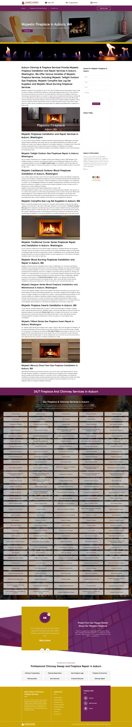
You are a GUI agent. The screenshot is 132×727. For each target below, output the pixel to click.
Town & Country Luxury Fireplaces (66, 515)
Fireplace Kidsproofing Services (91, 547)
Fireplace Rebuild (15, 462)
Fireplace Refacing (91, 436)
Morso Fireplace (66, 535)
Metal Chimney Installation (15, 436)
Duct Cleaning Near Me (41, 568)
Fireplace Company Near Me (15, 573)
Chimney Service (66, 414)
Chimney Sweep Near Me (65, 568)
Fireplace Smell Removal (15, 498)
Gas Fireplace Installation (15, 467)
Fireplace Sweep (66, 456)
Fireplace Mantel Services (116, 592)
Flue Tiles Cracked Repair (65, 498)
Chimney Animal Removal (91, 541)
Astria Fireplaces (116, 515)
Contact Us (54, 8)
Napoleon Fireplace (66, 520)
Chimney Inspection (91, 414)
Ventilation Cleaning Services (41, 585)
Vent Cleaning (15, 552)
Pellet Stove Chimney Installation (66, 503)
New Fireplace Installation (116, 424)
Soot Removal (65, 419)
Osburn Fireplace (66, 525)
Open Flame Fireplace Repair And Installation (15, 585)
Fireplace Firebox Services (66, 480)
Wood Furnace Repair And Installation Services (66, 467)
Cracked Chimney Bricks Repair (116, 492)
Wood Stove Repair (66, 573)
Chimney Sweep (15, 414)
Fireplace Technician (116, 568)
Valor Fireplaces (41, 515)
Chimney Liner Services (15, 451)
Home (23, 8)
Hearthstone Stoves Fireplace (116, 535)
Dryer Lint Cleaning (66, 552)
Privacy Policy (57, 714)
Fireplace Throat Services (15, 486)
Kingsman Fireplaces (91, 515)
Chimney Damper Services (40, 451)
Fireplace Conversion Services (91, 579)
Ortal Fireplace (91, 530)
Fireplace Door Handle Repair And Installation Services (91, 474)
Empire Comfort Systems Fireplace (15, 541)
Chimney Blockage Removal (41, 441)
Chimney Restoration (15, 441)
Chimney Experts (15, 563)
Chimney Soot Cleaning (15, 424)
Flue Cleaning (15, 419)
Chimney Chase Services (66, 446)
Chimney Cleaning (40, 414)
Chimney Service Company (91, 558)
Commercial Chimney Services (66, 486)
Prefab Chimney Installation (66, 547)
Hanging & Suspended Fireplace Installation (116, 579)
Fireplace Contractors (116, 456)
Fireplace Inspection (66, 441)
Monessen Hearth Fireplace (41, 535)
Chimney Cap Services (40, 446)
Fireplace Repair (66, 424)
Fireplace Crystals (40, 509)
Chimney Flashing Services (15, 456)
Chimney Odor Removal (41, 498)
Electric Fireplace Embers (91, 503)
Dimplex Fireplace (91, 525)
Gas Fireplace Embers (116, 503)
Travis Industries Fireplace (91, 535)
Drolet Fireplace (15, 535)
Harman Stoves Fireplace (40, 525)
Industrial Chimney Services (116, 486)
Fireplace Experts (116, 558)
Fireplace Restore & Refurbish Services (41, 592)
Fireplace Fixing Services (41, 579)
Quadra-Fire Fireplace (116, 525)
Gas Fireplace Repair (66, 462)
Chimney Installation (116, 419)
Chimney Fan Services (116, 451)
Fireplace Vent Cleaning (91, 456)
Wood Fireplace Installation (116, 462)
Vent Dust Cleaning (91, 552)
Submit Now (96, 103)
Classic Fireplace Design (116, 498)
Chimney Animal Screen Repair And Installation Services (91, 430)
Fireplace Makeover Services (66, 585)
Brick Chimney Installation (116, 430)
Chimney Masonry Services (41, 456)
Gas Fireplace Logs (116, 480)
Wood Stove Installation (91, 573)
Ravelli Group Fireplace (66, 541)
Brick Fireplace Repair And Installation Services (15, 592)
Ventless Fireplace (66, 579)
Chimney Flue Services (116, 446)
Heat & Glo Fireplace (15, 525)
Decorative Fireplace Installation (116, 563)
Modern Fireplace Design (15, 503)
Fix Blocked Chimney (15, 492)
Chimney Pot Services (91, 451)
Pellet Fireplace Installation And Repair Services (91, 509)
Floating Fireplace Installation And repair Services (91, 592)
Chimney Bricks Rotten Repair (91, 492)
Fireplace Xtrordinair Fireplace (116, 530)
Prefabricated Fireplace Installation (116, 467)
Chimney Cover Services (91, 446)
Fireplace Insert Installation (15, 547)
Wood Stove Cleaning (116, 573)
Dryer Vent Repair (40, 563)
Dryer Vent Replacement (66, 563)
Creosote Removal (40, 419)
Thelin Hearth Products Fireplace (40, 541)
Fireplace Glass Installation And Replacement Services (41, 474)
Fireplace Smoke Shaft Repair (40, 436)
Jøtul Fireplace (15, 530)
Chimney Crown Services (15, 446)
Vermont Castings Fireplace (116, 520)
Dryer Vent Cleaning (116, 547)
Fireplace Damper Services (91, 480)
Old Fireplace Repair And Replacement (91, 441)
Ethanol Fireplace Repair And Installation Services (91, 467)
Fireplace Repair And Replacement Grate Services (41, 480)
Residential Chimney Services (91, 486)
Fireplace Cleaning (116, 414)
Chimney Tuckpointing (116, 436)
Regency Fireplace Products (116, 509)
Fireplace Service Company (66, 558)
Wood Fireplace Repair (40, 462)
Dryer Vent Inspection (116, 552)
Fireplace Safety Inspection (91, 563)
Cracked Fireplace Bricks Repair (66, 592)
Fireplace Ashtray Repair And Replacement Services (116, 474)
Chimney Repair (91, 419)
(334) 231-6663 (104, 8)
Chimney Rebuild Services (40, 547)
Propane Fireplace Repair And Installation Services (15, 474)
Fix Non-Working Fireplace (40, 430)
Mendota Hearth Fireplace (66, 530)
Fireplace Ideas (15, 568)
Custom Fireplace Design (40, 503)
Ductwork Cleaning (91, 568)
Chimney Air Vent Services (15, 509)
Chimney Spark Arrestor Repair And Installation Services (66, 430)
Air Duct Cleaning (40, 552)
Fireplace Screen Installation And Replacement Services (116, 541)
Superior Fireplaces (15, 515)
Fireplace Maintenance (40, 573)
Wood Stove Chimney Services (15, 579)
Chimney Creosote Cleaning (41, 424)
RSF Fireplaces (15, 520)
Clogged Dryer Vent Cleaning (15, 558)
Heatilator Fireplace (41, 520)
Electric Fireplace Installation (40, 467)
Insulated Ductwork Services (116, 585)
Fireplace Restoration (15, 430)
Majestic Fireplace (91, 520)
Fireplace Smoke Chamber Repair (66, 436)
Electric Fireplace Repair (91, 462)
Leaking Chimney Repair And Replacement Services (40, 492)
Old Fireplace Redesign (91, 498)
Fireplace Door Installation (66, 474)
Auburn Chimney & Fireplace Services (90, 724)
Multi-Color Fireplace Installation (66, 509)
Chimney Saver (116, 441)
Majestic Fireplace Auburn (32, 43)
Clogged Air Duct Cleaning (40, 558)
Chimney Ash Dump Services (66, 451)
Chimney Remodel (91, 585)
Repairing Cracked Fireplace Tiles (66, 492)
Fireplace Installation (91, 424)
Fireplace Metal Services (15, 480)
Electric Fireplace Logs (40, 486)
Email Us (95, 2)
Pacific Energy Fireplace (41, 530)
